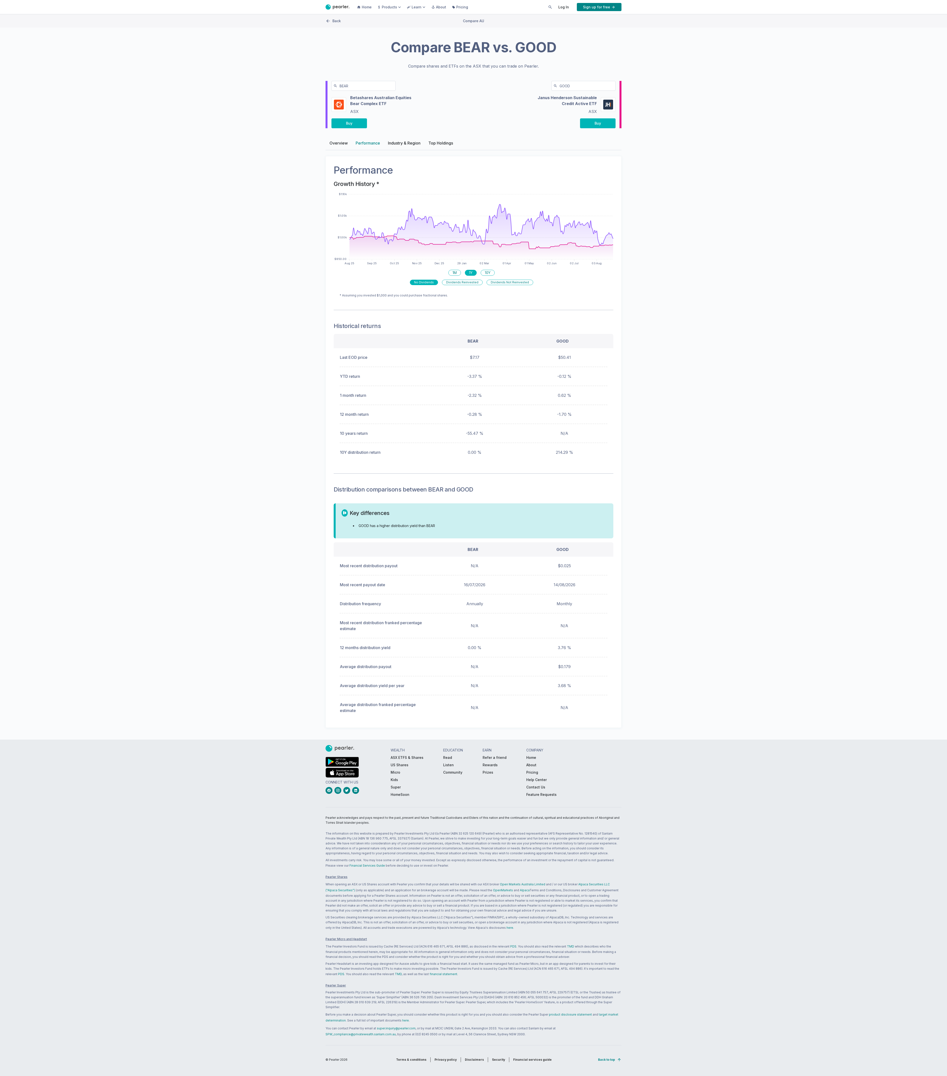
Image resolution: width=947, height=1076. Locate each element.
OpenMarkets (503, 890)
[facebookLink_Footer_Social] (330, 790)
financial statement (443, 974)
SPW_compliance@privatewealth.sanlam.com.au (361, 1034)
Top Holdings (440, 143)
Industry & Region (404, 143)
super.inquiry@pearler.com (396, 1028)
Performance (368, 143)
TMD (570, 946)
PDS (513, 946)
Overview (338, 143)
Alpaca (524, 890)
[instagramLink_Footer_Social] (338, 790)
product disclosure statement (570, 1014)
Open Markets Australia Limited (522, 884)
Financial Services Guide (367, 865)
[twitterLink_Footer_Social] (347, 790)
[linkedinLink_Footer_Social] (356, 790)
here (510, 928)
